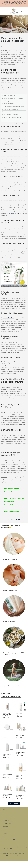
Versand (21, 855)
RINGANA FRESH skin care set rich (7, 795)
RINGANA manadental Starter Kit (20, 753)
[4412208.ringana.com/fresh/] (14, 287)
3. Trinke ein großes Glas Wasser (10, 101)
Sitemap (5, 833)
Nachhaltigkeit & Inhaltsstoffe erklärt (13, 511)
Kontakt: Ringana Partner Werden (11, 830)
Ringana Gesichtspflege (10, 559)
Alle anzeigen (14, 803)
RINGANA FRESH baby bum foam (19, 714)
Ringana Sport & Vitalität (10, 686)
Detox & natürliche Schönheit (11, 504)
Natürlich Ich (9, 853)
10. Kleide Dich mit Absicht (8, 120)
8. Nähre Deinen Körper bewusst (10, 114)
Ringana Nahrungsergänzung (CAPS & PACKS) (14, 653)
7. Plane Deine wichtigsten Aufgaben (11, 111)
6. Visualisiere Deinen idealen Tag (10, 109)
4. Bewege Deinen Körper (8, 103)
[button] (2, 11)
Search (4, 813)
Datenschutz (6, 820)
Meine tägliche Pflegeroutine (11, 488)
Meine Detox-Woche (9, 491)
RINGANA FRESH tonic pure (19, 776)
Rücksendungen (7, 823)
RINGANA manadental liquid (7, 755)
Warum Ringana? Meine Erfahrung (12, 508)
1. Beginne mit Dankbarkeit (8, 95)
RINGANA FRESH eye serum (7, 775)
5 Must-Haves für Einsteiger (11, 495)
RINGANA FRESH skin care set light (20, 796)
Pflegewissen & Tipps (9, 501)
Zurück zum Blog (15, 519)
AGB (4, 817)
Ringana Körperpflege (9, 590)
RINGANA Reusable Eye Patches (7, 734)
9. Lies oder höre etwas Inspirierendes (11, 117)
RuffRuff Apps (20, 123)
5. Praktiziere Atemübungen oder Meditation (13, 106)
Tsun (26, 123)
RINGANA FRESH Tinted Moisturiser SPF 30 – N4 (7, 714)
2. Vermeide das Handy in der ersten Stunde (12, 98)
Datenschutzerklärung (10, 855)
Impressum (5, 826)
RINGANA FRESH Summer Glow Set (20, 734)
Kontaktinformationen (11, 857)
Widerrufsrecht (22, 853)
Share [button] (4, 46)
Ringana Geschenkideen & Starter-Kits (14, 498)
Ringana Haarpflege (9, 621)
